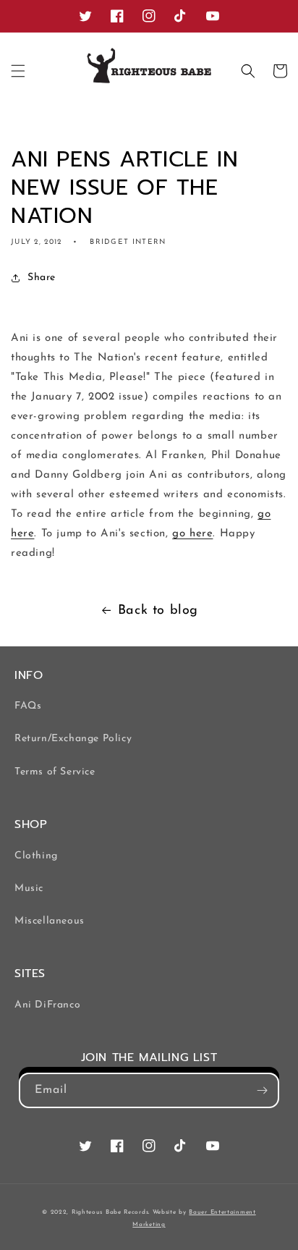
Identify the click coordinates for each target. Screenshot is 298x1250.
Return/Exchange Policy (73, 738)
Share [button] (41, 277)
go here (192, 533)
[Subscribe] (262, 1090)
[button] (18, 71)
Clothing (36, 855)
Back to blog (158, 610)
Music (28, 888)
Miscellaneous (49, 921)
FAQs (27, 706)
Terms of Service (54, 772)
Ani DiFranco (47, 1005)
